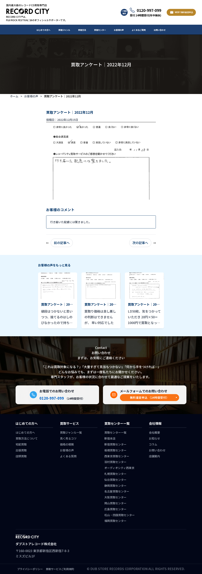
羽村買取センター (115, 462)
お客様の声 (119, 29)
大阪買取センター (115, 497)
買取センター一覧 (115, 432)
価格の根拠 (67, 444)
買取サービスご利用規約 (60, 569)
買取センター (100, 29)
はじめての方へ (43, 29)
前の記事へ (62, 242)
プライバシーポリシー (30, 569)
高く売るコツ (68, 438)
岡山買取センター (115, 503)
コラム (153, 444)
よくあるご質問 (139, 29)
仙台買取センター (115, 480)
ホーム (14, 96)
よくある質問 (68, 456)
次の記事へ (140, 242)
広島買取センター (115, 509)
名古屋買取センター (116, 491)
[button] (149, 397)
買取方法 (82, 29)
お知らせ (154, 438)
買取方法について (27, 438)
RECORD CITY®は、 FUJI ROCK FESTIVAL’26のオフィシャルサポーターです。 (36, 18)
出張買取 (21, 450)
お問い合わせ (160, 29)
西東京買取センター (116, 456)
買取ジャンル (64, 29)
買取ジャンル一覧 (71, 432)
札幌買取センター (115, 474)
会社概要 (154, 432)
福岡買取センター (115, 521)
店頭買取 (21, 456)
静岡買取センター (115, 486)
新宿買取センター (115, 444)
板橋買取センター (115, 450)
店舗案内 (154, 456)
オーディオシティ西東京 (119, 468)
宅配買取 (21, 444)
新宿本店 (109, 438)
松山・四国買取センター (119, 515)
